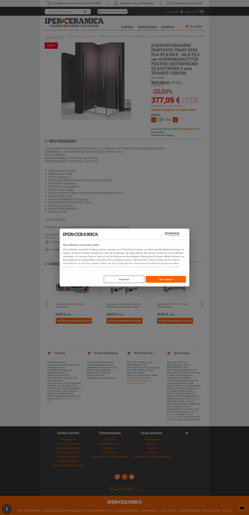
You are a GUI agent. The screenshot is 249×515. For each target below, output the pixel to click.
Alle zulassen (165, 279)
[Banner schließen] (185, 234)
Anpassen (124, 279)
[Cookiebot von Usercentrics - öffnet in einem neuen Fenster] (172, 234)
